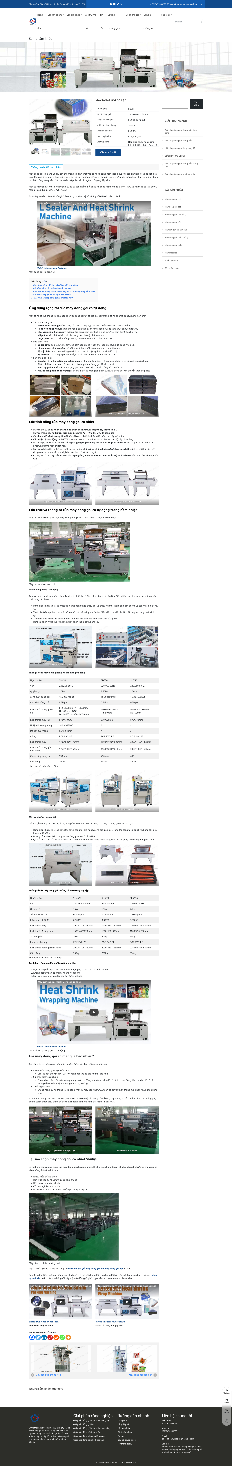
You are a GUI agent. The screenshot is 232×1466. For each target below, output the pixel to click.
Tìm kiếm (196, 104)
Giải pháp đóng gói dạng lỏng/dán (180, 148)
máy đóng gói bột (114, 1268)
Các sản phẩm (55, 14)
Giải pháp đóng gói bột (83, 1424)
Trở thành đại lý (125, 1443)
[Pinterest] (50, 1337)
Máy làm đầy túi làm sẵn (176, 229)
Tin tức (101, 21)
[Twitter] (38, 1337)
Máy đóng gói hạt (173, 199)
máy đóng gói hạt (95, 1268)
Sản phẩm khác (172, 268)
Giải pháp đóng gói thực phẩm (179, 140)
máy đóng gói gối (76, 1268)
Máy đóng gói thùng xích (48, 1374)
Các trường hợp (90, 21)
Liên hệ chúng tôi (148, 21)
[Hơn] (68, 1337)
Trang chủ (40, 21)
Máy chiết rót (171, 252)
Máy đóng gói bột (173, 206)
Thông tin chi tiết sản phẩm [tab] (46, 167)
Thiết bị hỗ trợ (171, 260)
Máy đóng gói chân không (176, 237)
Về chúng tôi (132, 14)
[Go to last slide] (33, 122)
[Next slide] (88, 122)
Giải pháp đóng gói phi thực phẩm (180, 174)
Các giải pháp (74, 14)
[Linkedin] (44, 1337)
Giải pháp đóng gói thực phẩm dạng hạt (181, 165)
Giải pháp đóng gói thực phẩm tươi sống (181, 131)
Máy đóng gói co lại (173, 245)
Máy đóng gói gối (173, 222)
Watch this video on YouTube (51, 268)
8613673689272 (158, 4)
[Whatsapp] (62, 1337)
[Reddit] (56, 1337)
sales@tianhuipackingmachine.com (185, 4)
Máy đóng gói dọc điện (140, 1374)
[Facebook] (32, 1337)
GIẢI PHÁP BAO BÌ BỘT (175, 156)
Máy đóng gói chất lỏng (175, 214)
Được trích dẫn (109, 152)
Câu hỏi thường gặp (114, 21)
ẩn (45, 281)
